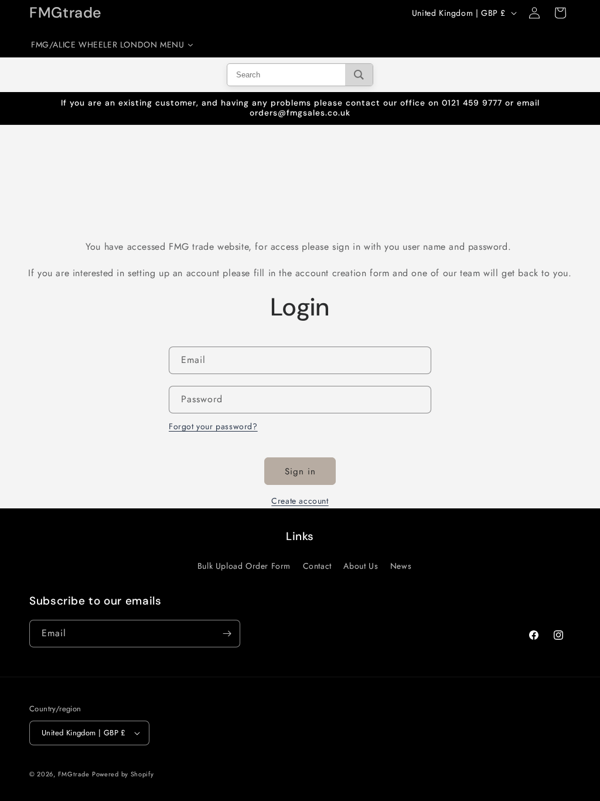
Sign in (300, 471)
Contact (317, 566)
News (400, 566)
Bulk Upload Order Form (244, 566)
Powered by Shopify (123, 774)
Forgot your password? (213, 426)
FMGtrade (74, 774)
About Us (360, 566)
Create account (299, 501)
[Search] (359, 75)
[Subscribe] (227, 633)
